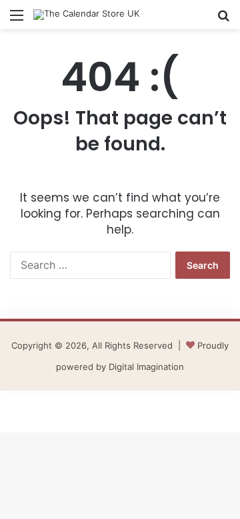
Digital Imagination (146, 366)
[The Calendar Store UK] (86, 14)
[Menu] (16, 20)
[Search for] (223, 20)
